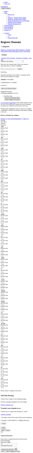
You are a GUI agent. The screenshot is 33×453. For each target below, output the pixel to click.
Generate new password (7, 449)
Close (2, 430)
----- (9, 16)
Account (7, 33)
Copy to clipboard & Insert (12, 451)
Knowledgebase (8, 27)
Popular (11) (4, 118)
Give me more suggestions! (8, 102)
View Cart (7, 3)
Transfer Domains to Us (14, 24)
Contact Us (7, 30)
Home (6, 11)
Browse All (11, 14)
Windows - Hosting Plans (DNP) (17, 17)
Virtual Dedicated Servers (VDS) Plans (18, 21)
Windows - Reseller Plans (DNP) (17, 19)
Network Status (8, 28)
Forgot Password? (13, 38)
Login (6, 2)
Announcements (8, 25)
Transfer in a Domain (21, 58)
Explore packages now (7, 405)
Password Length (5, 442)
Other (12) (26, 118)
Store (6, 13)
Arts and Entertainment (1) (15, 118)
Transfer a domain (6, 414)
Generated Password (6, 445)
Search (20, 69)
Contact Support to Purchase (12, 99)
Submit (8, 430)
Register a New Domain (14, 22)
